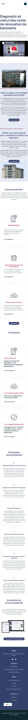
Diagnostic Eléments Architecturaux (14, 465)
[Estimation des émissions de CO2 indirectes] (14, 554)
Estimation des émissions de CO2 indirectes (14, 557)
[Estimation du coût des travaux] (14, 531)
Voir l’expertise (8, 239)
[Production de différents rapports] (14, 577)
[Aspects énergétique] (14, 505)
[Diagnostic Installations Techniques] (14, 485)
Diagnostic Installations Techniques (14, 487)
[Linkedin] (15, 659)
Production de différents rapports (14, 580)
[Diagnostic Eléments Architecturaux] (14, 462)
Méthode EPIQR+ (14, 225)
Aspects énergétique (14, 508)
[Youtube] (12, 659)
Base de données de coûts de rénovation (14, 266)
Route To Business (22, 713)
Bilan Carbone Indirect (14, 302)
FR (8, 704)
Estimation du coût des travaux (14, 534)
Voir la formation (9, 370)
